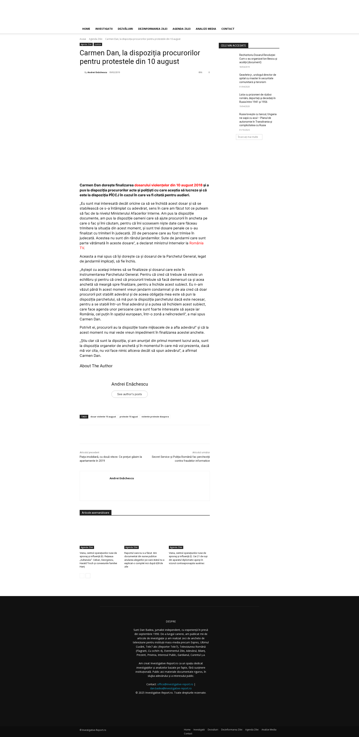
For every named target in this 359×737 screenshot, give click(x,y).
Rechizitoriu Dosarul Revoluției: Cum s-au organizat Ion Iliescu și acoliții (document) (258, 58)
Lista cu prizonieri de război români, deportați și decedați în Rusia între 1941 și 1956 (257, 98)
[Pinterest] (126, 82)
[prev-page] (82, 575)
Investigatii (104, 28)
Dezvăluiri (125, 28)
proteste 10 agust (129, 416)
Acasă (83, 39)
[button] (274, 29)
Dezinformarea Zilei (152, 28)
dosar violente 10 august (103, 416)
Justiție (98, 44)
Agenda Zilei (182, 28)
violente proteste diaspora (155, 416)
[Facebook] (108, 82)
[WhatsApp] (134, 82)
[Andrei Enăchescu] (82, 72)
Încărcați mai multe (248, 137)
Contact (227, 28)
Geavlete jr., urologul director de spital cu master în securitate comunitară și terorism (257, 78)
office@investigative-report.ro (175, 684)
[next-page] (88, 575)
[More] (143, 82)
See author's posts (129, 394)
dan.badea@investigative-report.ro (171, 688)
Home (86, 28)
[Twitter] (117, 82)
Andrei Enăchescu (97, 72)
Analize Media (206, 28)
